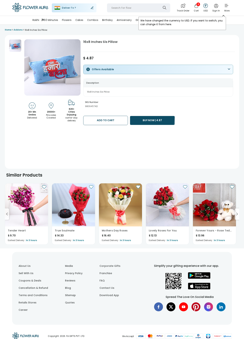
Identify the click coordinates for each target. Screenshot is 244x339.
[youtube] (183, 306)
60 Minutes (51, 20)
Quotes (70, 302)
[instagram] (208, 306)
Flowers (66, 20)
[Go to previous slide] (7, 214)
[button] (15, 45)
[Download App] (199, 278)
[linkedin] (220, 306)
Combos (92, 20)
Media (69, 266)
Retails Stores (27, 302)
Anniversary (124, 20)
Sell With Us (26, 273)
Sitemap (70, 295)
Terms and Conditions (33, 295)
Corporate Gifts (109, 266)
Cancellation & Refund (33, 288)
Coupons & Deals (30, 280)
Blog (68, 288)
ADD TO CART (105, 120)
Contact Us (106, 288)
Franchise (105, 273)
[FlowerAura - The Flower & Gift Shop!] (30, 11)
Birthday (107, 20)
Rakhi (36, 20)
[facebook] (158, 306)
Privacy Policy (74, 273)
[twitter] (170, 306)
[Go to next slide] (237, 214)
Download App (109, 295)
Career (23, 310)
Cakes (79, 20)
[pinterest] (195, 306)
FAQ (102, 280)
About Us (25, 266)
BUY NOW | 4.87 (152, 120)
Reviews (70, 280)
